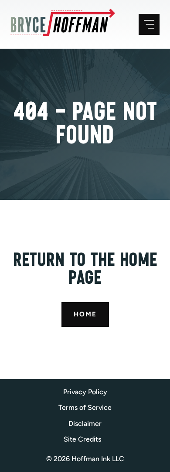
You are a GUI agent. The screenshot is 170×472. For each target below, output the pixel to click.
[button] (85, 439)
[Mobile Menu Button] (149, 24)
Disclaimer (85, 423)
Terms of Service (85, 407)
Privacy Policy (85, 392)
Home (85, 314)
